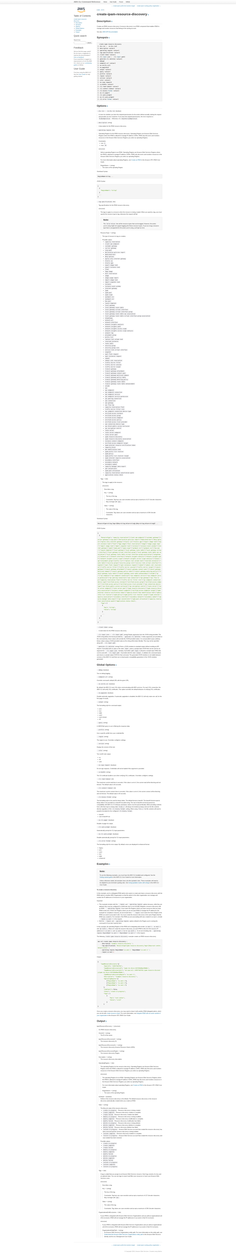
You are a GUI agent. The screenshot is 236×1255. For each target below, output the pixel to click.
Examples (78, 30)
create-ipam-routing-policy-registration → (149, 6)
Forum (121, 2)
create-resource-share (113, 1013)
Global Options (80, 28)
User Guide (113, 2)
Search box (77, 40)
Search (89, 42)
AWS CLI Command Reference (87, 2)
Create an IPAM (136, 160)
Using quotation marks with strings (139, 882)
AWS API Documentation (110, 32)
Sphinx (160, 1251)
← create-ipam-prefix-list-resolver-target (123, 6)
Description (79, 22)
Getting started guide (106, 877)
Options (78, 26)
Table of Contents (82, 16)
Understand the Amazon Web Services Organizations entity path (123, 1234)
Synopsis (78, 24)
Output (78, 32)
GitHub (128, 2)
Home (105, 2)
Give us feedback (79, 57)
